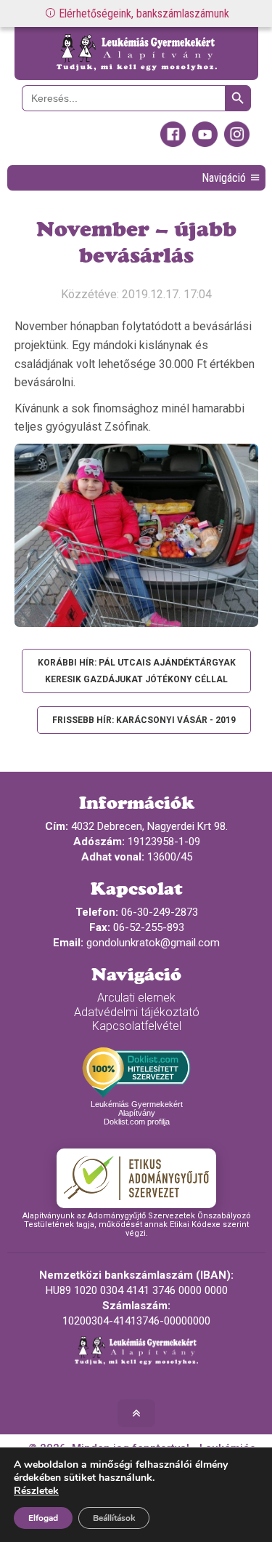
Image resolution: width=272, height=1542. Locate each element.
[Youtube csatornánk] (205, 143)
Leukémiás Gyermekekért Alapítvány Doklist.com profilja (137, 1113)
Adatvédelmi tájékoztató (136, 1012)
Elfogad (43, 1518)
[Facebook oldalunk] (173, 143)
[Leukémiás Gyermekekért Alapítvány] (136, 53)
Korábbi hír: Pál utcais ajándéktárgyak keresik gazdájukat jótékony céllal (137, 671)
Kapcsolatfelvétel (136, 1026)
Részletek (36, 1491)
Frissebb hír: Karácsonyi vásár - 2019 (144, 720)
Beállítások (114, 1518)
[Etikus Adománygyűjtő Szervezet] (136, 1178)
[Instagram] (237, 143)
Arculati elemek (136, 997)
